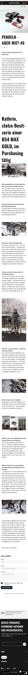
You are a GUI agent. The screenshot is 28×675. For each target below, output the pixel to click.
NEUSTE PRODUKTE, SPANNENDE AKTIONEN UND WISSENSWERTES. (12, 626)
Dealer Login (4, 657)
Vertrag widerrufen (5, 672)
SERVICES (4, 661)
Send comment (6, 587)
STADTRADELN (10, 525)
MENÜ (2, 652)
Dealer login (22, 6)
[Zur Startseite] (14, 3)
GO (24, 644)
